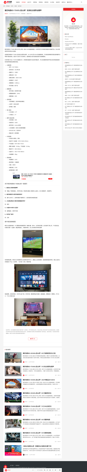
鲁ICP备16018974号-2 (30, 467)
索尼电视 (23, 13)
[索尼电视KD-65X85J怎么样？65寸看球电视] (13, 424)
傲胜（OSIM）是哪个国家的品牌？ (72, 95)
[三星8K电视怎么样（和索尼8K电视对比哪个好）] (13, 450)
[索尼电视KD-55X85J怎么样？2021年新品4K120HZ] (13, 384)
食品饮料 (58, 2)
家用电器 (23, 2)
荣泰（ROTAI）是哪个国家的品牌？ (72, 85)
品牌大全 (63, 2)
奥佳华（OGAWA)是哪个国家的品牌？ (73, 79)
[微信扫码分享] (44, 470)
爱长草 (6, 13)
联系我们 (17, 465)
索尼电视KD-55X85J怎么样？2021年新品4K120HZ (39, 380)
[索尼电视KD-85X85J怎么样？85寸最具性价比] (13, 397)
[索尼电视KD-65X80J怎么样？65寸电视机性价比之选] (13, 357)
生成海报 (40, 470)
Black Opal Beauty (69, 36)
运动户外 (29, 2)
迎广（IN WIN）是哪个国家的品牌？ (73, 110)
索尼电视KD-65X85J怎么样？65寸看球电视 (36, 419)
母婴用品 (35, 2)
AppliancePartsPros (69, 41)
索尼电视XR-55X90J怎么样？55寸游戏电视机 (37, 433)
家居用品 (41, 2)
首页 (4, 6)
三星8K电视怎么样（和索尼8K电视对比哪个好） (37, 446)
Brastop (67, 39)
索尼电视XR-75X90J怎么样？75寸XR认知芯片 (37, 406)
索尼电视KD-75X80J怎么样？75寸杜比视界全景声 (38, 366)
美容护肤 (46, 2)
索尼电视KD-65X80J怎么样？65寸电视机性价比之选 (39, 353)
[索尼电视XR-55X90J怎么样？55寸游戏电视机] (13, 437)
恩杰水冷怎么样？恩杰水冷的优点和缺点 (73, 127)
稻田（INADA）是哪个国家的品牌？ (72, 69)
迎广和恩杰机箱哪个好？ (70, 104)
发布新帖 (73, 9)
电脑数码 (18, 2)
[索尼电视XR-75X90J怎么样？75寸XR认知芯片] (13, 410)
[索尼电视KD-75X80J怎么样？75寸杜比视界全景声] (13, 371)
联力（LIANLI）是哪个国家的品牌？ (72, 101)
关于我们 (12, 465)
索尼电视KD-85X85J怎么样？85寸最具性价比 (37, 393)
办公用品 (52, 2)
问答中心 (70, 2)
